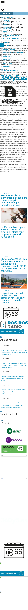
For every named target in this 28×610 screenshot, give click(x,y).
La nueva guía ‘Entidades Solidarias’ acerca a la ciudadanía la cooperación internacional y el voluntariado (14, 352)
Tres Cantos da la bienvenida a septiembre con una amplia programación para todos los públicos (14, 200)
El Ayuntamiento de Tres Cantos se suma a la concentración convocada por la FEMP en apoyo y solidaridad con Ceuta (14, 265)
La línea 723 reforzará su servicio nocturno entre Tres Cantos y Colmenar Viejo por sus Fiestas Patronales (14, 365)
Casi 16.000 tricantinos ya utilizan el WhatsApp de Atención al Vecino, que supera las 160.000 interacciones (12, 405)
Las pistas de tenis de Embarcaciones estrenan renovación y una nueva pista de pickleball (12, 298)
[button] (2, 45)
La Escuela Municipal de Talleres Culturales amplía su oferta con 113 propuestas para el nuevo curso (14, 232)
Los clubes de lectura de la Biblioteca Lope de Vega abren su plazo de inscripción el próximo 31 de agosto (13, 392)
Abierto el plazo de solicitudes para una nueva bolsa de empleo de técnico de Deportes (12, 379)
